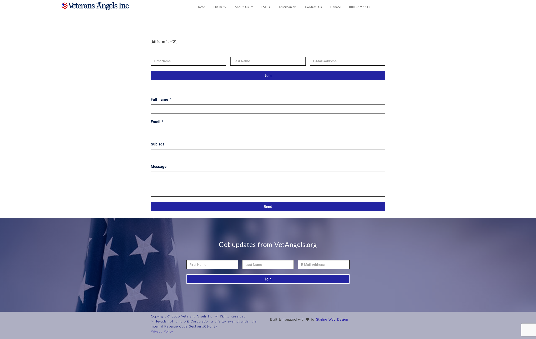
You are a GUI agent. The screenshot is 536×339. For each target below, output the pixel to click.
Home (201, 7)
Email (157, 122)
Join (268, 75)
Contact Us (313, 7)
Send (268, 206)
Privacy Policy (162, 331)
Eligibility (220, 7)
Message (158, 166)
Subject (157, 144)
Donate (335, 7)
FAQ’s (266, 7)
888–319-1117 (359, 7)
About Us (242, 7)
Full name (161, 99)
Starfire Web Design (332, 319)
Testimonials (287, 7)
